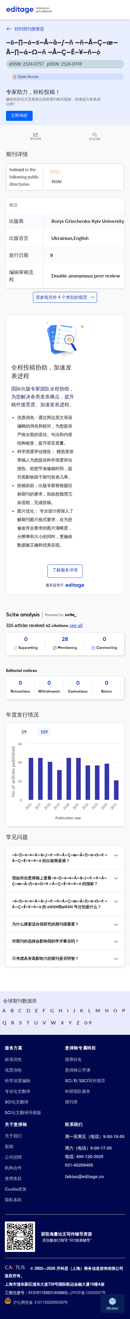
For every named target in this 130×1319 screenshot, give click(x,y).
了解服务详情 (65, 570)
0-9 (88, 1022)
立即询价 (19, 116)
